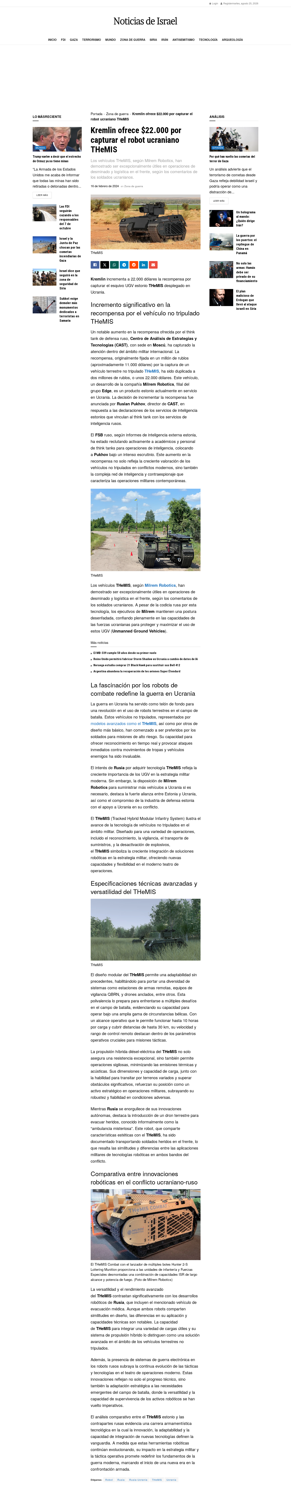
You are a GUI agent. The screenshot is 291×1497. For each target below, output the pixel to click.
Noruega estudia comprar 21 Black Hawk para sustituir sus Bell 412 (136, 665)
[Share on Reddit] (133, 265)
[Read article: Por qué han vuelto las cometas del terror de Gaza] (234, 139)
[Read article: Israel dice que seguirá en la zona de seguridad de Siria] (44, 277)
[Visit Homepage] (145, 21)
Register (227, 3)
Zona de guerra (132, 40)
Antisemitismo (183, 40)
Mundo (110, 40)
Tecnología (208, 40)
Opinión (218, 147)
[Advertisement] (145, 78)
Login (214, 3)
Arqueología (232, 40)
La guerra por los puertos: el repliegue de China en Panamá (246, 244)
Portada (96, 113)
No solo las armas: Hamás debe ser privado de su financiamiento (246, 272)
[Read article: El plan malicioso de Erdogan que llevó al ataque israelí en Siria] (221, 297)
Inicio (52, 40)
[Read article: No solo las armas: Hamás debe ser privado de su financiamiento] (221, 269)
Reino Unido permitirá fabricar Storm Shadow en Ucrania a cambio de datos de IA (145, 659)
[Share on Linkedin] (143, 265)
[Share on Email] (153, 265)
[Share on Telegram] (124, 265)
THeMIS (152, 371)
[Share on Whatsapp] (114, 265)
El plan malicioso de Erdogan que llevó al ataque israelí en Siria (246, 300)
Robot (109, 1479)
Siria (153, 40)
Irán (164, 40)
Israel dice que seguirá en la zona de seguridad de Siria (69, 279)
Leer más (44, 195)
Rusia (121, 1479)
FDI (63, 40)
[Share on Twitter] (104, 265)
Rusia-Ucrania (138, 1479)
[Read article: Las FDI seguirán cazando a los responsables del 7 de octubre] (44, 212)
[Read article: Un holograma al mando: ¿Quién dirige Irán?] (221, 218)
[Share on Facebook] (95, 265)
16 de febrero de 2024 (105, 186)
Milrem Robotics (160, 585)
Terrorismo (91, 40)
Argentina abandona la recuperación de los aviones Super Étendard (136, 671)
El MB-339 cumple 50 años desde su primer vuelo (124, 653)
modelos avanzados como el (123, 723)
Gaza (74, 40)
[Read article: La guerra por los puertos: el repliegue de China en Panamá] (221, 241)
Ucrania (171, 1479)
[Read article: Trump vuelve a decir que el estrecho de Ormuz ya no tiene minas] (57, 139)
